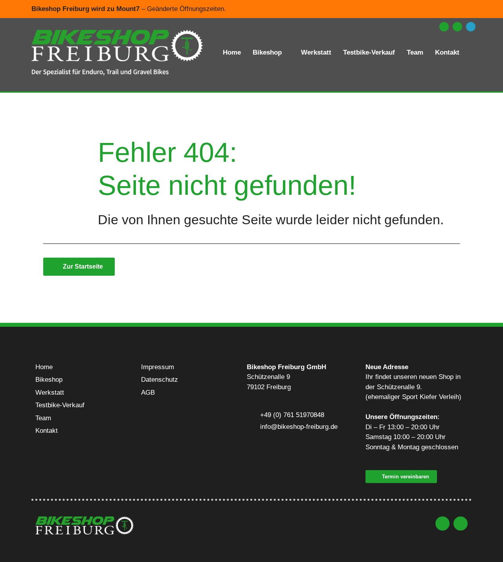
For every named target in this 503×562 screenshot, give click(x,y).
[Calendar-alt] (470, 26)
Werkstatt (316, 52)
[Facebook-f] (457, 26)
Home (232, 52)
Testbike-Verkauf (369, 52)
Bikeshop (267, 52)
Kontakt (447, 52)
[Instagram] (444, 26)
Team (415, 52)
